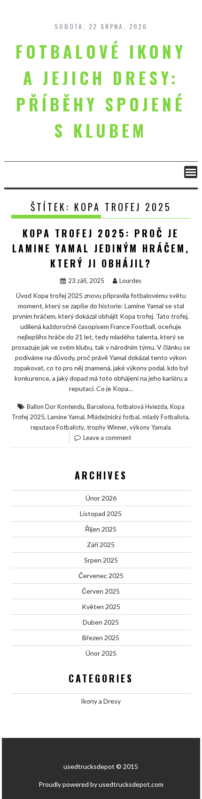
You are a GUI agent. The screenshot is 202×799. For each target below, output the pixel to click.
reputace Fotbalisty (57, 427)
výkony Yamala (150, 427)
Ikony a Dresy (101, 701)
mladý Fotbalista (165, 417)
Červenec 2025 (101, 576)
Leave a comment (107, 437)
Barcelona (100, 406)
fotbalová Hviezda (142, 406)
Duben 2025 (101, 622)
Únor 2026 (101, 498)
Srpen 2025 (101, 560)
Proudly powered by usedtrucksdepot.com (101, 784)
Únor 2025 (101, 653)
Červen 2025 (101, 591)
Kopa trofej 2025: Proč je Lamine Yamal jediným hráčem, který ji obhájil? (101, 248)
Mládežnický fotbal (113, 417)
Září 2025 (101, 544)
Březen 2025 (100, 638)
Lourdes (130, 280)
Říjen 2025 (101, 529)
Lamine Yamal (66, 417)
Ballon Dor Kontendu (55, 406)
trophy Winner (107, 427)
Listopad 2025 (101, 513)
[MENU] (191, 172)
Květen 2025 (101, 607)
